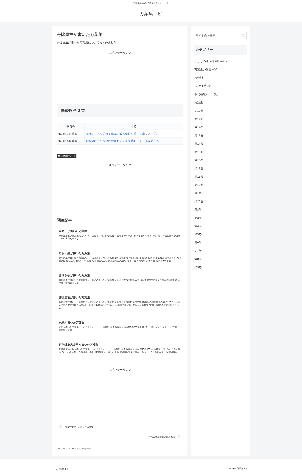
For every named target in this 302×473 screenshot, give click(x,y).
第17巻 (198, 168)
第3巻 (198, 217)
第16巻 (198, 160)
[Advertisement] (88, 77)
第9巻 (198, 267)
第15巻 (198, 152)
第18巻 (198, 176)
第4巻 (198, 226)
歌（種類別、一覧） (207, 94)
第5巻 (198, 234)
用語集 (198, 102)
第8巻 (198, 259)
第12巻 (198, 127)
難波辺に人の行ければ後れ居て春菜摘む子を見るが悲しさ (122, 141)
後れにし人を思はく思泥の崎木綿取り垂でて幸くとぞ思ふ (122, 133)
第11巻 (198, 118)
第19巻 (198, 184)
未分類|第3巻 (202, 85)
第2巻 (198, 209)
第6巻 (198, 242)
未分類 (198, 77)
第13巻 (198, 135)
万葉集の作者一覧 (68, 156)
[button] (243, 35)
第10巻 (198, 110)
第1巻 (198, 193)
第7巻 (198, 250)
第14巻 (198, 143)
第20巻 (198, 201)
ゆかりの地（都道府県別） (211, 61)
